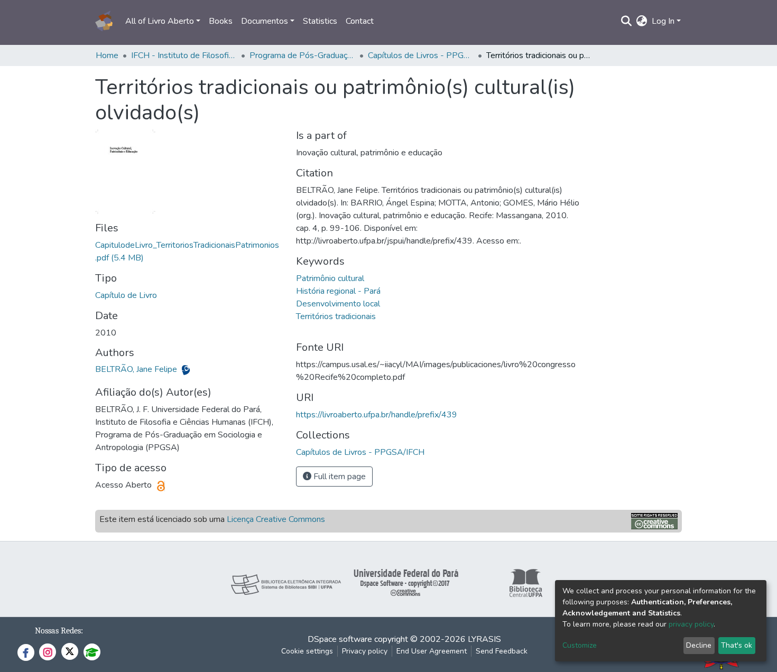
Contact (360, 21)
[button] (642, 21)
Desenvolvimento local (338, 304)
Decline (698, 645)
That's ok (736, 645)
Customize (579, 645)
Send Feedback (502, 651)
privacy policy (691, 624)
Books (221, 21)
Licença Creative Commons (276, 519)
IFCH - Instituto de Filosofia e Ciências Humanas (184, 55)
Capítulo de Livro (126, 295)
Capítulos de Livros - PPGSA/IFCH (421, 55)
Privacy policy (364, 651)
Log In (663, 21)
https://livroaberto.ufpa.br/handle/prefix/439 (376, 415)
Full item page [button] (338, 476)
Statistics (320, 21)
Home (107, 55)
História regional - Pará (338, 291)
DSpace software (340, 639)
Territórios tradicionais (336, 316)
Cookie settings (307, 651)
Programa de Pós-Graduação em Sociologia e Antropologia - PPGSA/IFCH (302, 55)
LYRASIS (484, 639)
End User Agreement (431, 651)
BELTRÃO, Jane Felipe (137, 369)
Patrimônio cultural (330, 278)
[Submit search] (626, 21)
